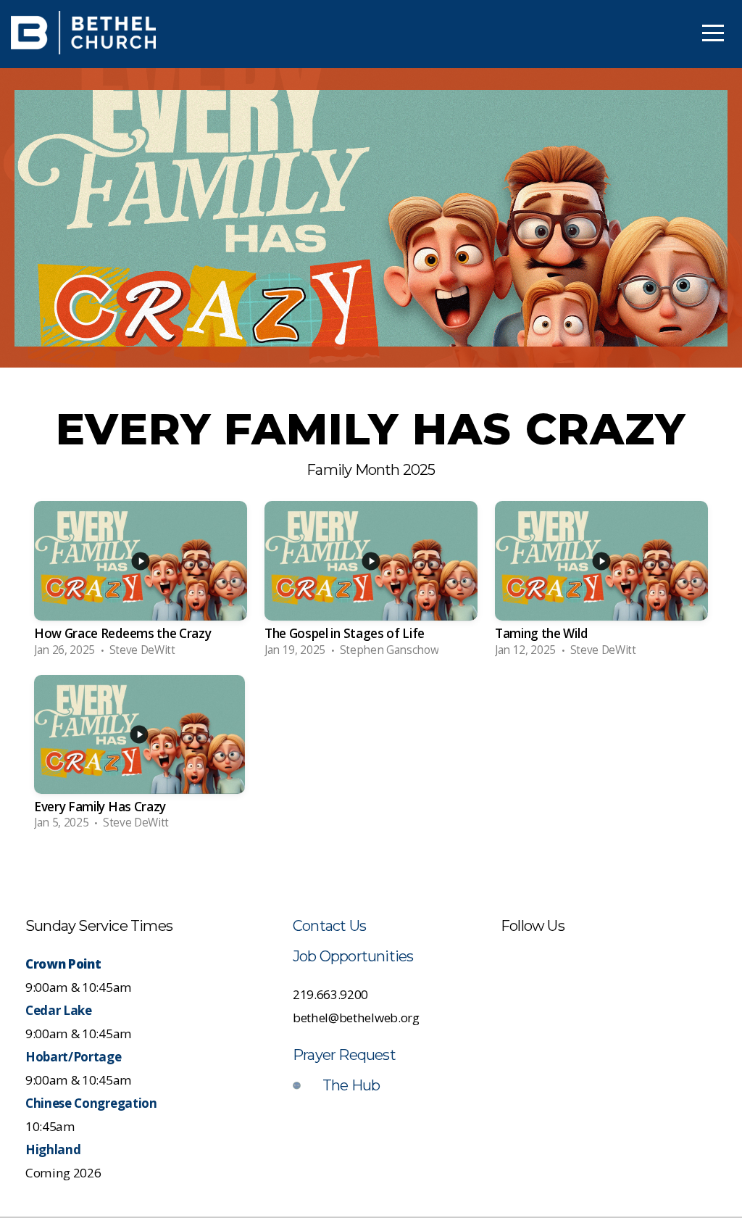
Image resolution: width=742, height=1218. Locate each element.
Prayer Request (344, 1055)
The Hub (351, 1085)
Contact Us (329, 926)
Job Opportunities (353, 956)
